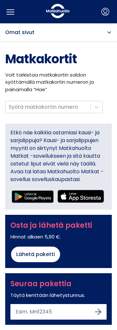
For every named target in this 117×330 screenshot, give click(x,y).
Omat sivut (19, 32)
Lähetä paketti (35, 254)
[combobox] (9, 107)
